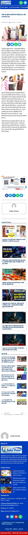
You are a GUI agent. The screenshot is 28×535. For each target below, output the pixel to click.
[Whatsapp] (20, 517)
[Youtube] (16, 517)
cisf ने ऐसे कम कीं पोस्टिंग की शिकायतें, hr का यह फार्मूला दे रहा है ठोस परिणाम (8, 385)
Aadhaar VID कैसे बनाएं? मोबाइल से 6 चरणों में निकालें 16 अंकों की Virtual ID (13, 240)
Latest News (4, 7)
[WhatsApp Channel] (25, 368)
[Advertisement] (14, 143)
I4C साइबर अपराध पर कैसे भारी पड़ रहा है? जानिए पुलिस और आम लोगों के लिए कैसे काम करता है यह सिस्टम (13, 327)
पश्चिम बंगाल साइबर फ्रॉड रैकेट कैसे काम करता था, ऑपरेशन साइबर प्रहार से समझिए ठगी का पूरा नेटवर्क (13, 261)
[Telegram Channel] (25, 373)
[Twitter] (12, 517)
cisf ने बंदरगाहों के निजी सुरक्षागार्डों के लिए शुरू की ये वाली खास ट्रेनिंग (8, 401)
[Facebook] (8, 517)
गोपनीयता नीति (8, 529)
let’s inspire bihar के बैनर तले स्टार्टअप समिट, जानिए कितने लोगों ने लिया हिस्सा (8, 393)
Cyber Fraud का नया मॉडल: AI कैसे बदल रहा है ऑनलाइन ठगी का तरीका (13, 349)
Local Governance (14, 7)
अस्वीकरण (15, 529)
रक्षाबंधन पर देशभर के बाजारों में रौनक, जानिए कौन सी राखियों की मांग (13, 283)
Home (3, 11)
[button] (8, 44)
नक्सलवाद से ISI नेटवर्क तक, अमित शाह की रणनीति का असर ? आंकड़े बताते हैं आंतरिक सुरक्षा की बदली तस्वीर (13, 305)
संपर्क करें (21, 529)
